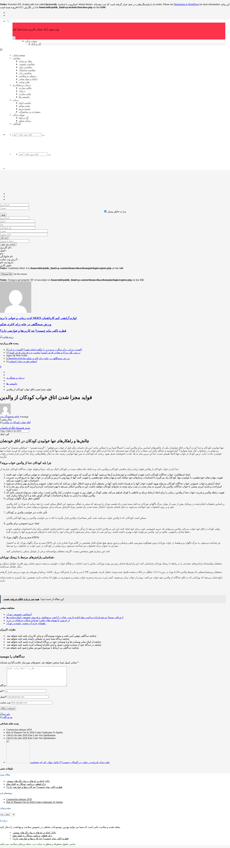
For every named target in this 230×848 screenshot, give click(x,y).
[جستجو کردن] (43, 135)
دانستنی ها (11, 383)
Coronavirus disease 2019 (19, 799)
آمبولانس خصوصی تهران (19, 614)
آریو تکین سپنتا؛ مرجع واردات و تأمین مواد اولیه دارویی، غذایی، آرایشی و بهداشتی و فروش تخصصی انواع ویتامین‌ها (64, 617)
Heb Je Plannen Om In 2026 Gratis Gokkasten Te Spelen (34, 802)
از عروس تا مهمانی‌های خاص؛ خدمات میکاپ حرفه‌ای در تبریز (38, 620)
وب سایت (5, 702)
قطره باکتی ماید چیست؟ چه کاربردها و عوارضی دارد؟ (34, 787)
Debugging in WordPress (186, 4)
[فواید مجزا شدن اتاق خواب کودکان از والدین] (15, 422)
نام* (2, 691)
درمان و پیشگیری (15, 377)
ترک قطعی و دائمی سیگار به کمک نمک (26, 784)
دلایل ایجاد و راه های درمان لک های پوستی (28, 781)
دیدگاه (3, 685)
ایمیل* (3, 696)
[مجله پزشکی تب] (1, 49)
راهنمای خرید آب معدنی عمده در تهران (26, 623)
